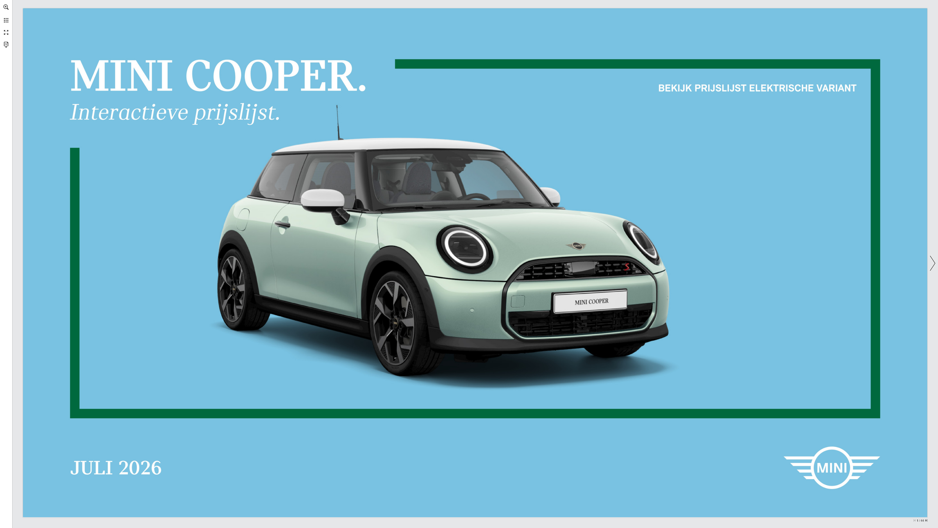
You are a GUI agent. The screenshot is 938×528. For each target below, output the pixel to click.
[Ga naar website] (756, 88)
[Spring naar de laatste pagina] (926, 520)
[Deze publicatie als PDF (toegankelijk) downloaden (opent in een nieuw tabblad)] (6, 45)
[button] (6, 7)
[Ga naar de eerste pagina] (915, 520)
